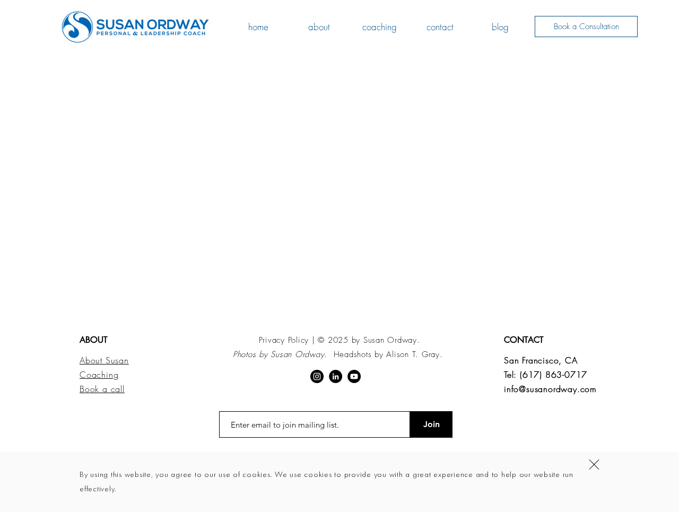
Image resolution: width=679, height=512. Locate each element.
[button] (594, 464)
